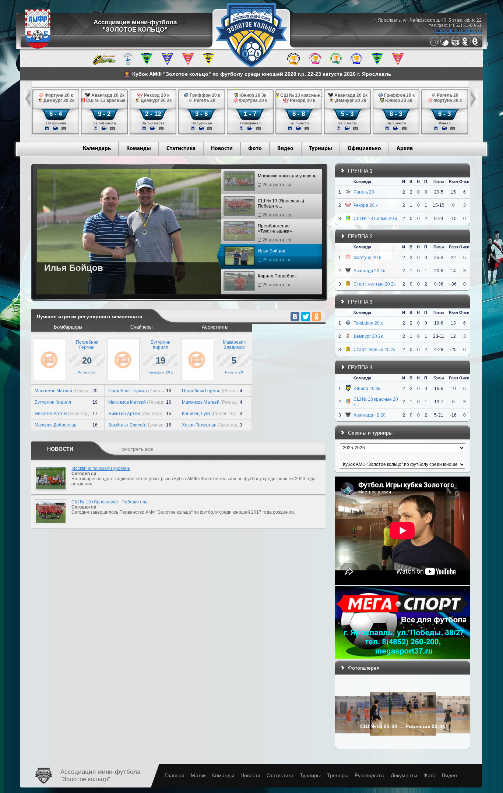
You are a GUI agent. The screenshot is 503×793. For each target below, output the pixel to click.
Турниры (320, 149)
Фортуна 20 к (367, 257)
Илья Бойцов (274, 255)
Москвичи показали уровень (287, 180)
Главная (174, 775)
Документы (404, 775)
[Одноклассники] (466, 44)
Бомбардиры (68, 327)
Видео (285, 149)
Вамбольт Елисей (126, 425)
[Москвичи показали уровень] (49, 493)
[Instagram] (455, 44)
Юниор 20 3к (366, 388)
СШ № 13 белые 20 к (375, 218)
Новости (222, 149)
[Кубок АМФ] (293, 63)
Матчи (198, 775)
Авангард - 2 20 (369, 415)
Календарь (97, 149)
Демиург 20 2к (368, 336)
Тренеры (337, 775)
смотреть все (137, 449)
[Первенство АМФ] (128, 63)
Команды (138, 149)
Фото (255, 149)
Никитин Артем (51, 413)
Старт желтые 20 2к (374, 284)
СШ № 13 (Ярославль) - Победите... (282, 207)
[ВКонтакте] (295, 316)
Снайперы (141, 327)
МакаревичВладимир (234, 345)
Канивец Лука (196, 413)
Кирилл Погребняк (277, 280)
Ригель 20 (87, 372)
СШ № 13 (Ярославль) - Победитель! (109, 502)
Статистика (181, 149)
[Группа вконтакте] (477, 44)
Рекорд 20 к (365, 205)
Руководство (369, 775)
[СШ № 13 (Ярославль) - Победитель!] (49, 526)
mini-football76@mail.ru (458, 30)
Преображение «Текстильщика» (275, 232)
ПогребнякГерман (87, 345)
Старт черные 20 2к (374, 349)
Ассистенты (215, 327)
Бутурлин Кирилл (53, 402)
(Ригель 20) (223, 413)
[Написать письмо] (434, 44)
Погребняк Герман (127, 390)
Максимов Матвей (53, 390)
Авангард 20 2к (369, 270)
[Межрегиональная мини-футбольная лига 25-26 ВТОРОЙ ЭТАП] (104, 63)
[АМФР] (37, 47)
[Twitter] (445, 44)
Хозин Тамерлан (199, 425)
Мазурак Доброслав (55, 425)
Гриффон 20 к (160, 372)
